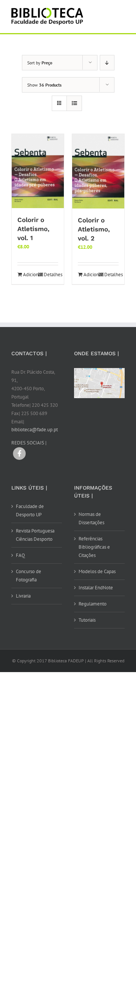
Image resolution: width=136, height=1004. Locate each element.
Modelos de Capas (97, 571)
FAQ (20, 555)
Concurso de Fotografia (28, 575)
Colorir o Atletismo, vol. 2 (94, 229)
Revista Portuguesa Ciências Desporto (35, 535)
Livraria (23, 596)
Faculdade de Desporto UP (30, 510)
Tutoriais (87, 620)
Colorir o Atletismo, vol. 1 (33, 229)
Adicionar (30, 274)
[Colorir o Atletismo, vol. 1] (38, 171)
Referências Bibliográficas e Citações (94, 546)
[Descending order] (107, 62)
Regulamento (93, 604)
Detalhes (51, 274)
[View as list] (74, 103)
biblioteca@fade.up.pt (34, 429)
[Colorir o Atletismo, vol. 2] (98, 171)
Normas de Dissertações (91, 518)
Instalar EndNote (96, 587)
